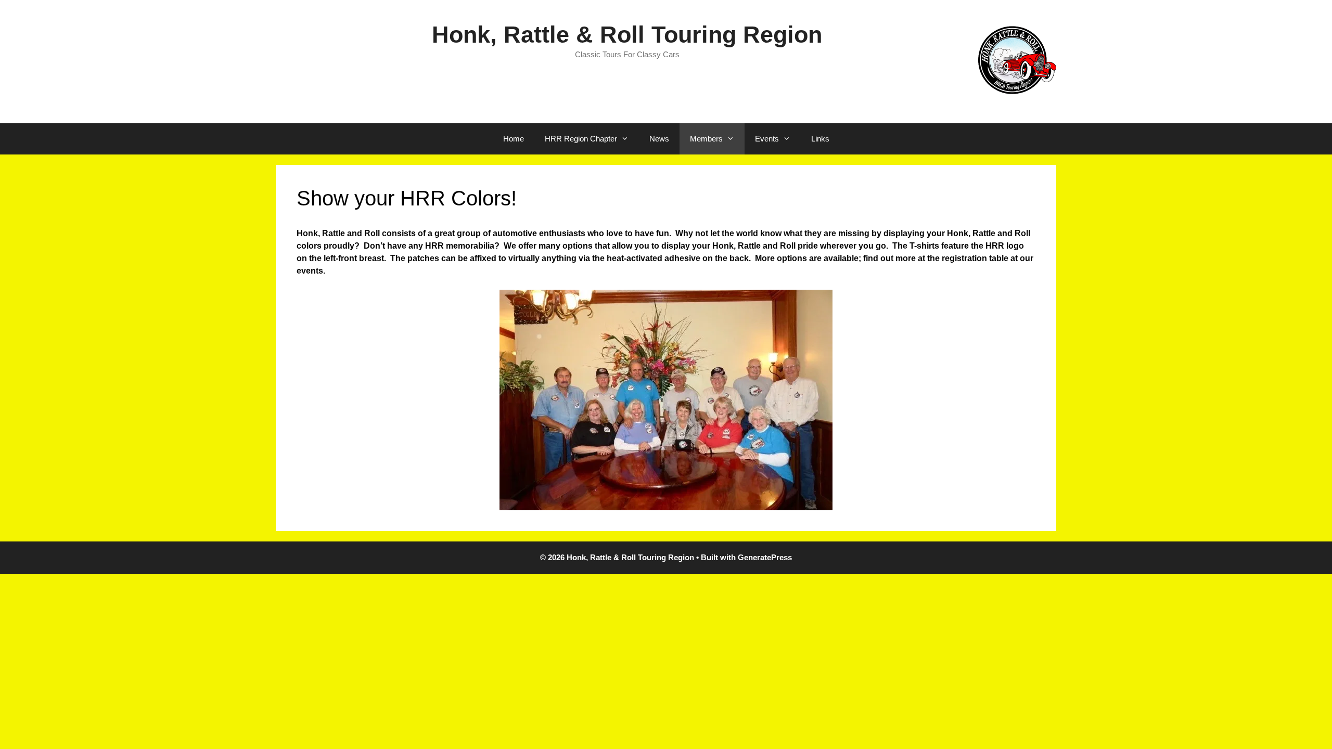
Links (820, 138)
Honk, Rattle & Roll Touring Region (627, 34)
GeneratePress (765, 557)
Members (706, 138)
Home (513, 138)
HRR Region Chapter (581, 138)
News (659, 138)
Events (767, 138)
